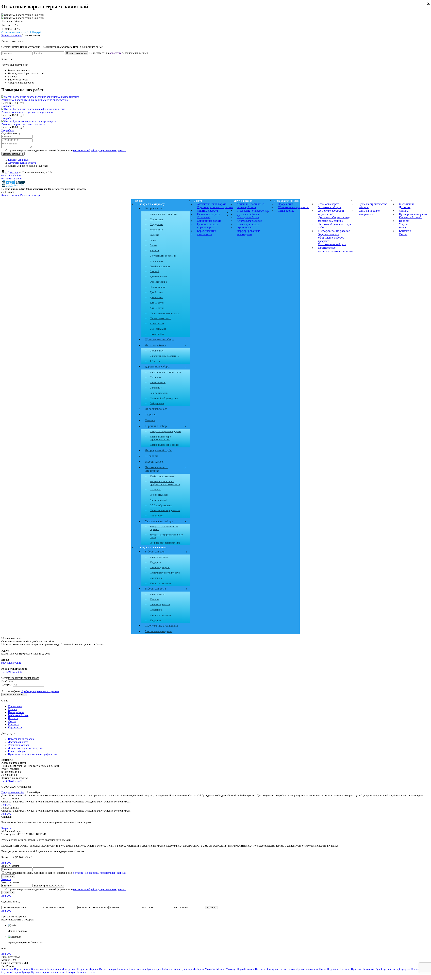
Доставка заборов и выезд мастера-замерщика (334, 219)
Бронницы (7, 969)
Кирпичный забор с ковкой (164, 444)
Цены (358, 200)
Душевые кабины (248, 214)
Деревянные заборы (164, 367)
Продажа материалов (286, 200)
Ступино (6, 972)
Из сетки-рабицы (164, 345)
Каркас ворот (205, 227)
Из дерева (155, 562)
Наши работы (16, 712)
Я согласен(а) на (30, 691)
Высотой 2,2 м (158, 328)
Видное (26, 969)
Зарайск (93, 969)
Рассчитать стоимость (14, 694)
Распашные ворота (208, 214)
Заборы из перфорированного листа (166, 536)
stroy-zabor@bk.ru (11, 175)
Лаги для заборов (248, 217)
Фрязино (36, 972)
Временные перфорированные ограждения (248, 231)
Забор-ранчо (157, 403)
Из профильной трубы (158, 450)
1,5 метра (155, 361)
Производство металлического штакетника (335, 249)
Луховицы (186, 969)
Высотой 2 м (157, 323)
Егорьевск (83, 969)
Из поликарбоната (156, 408)
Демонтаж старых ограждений (25, 748)
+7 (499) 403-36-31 (11, 178)
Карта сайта (15, 727)
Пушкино (356, 969)
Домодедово (69, 969)
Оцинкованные (158, 287)
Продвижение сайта (12, 792)
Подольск (332, 969)
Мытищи (231, 969)
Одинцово (272, 969)
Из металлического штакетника (156, 469)
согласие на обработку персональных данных (99, 150)
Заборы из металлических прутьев (164, 528)
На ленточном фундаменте (165, 313)
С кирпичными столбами (163, 214)
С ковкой (154, 271)
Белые (153, 240)
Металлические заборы (159, 521)
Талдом (16, 972)
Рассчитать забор (11, 35)
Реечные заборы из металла (165, 542)
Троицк (26, 972)
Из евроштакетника (160, 583)
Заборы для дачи (155, 551)
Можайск (210, 969)
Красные (154, 250)
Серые (153, 245)
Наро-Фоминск (245, 969)
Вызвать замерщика (12, 41)
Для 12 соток (157, 308)
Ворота (198, 200)
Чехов (61, 972)
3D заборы (151, 456)
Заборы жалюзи (154, 461)
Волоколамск (38, 969)
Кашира (111, 969)
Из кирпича (156, 578)
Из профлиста (153, 208)
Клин (132, 969)
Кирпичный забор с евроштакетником (160, 438)
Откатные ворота (207, 210)
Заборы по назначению (152, 547)
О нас (399, 200)
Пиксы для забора (248, 224)
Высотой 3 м (157, 334)
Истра (102, 969)
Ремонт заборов (17, 751)
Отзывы (12, 709)
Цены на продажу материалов (369, 212)
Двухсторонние (158, 276)
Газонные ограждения (158, 631)
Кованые (150, 420)
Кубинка (167, 969)
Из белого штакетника (162, 476)
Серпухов (404, 969)
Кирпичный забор (164, 426)
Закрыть (6, 804)
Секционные (156, 261)
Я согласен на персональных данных (120, 53)
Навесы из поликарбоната (253, 210)
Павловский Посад (315, 969)
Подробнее (7, 106)
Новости (13, 718)
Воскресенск (54, 969)
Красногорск (153, 969)
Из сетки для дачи (160, 567)
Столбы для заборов (249, 220)
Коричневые (156, 229)
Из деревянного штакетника (165, 372)
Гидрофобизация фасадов (334, 230)
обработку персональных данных (40, 691)
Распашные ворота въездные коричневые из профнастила (34, 99)
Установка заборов (329, 207)
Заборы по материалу (151, 204)
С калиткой (203, 217)
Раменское (369, 969)
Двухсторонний (158, 500)
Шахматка (155, 377)
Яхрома (91, 972)
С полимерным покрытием (164, 356)
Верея (17, 969)
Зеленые (154, 234)
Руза (377, 969)
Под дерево (156, 224)
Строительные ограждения (161, 625)
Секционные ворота (209, 220)
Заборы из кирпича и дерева (165, 431)
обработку (115, 53)
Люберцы (198, 969)
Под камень (156, 219)
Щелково (80, 972)
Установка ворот (328, 204)
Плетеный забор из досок (164, 398)
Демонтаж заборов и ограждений (331, 212)
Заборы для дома (155, 588)
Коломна (141, 969)
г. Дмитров (11, 172)
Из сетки (154, 599)
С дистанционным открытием (215, 207)
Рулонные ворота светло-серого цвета (23, 124)
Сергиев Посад (390, 969)
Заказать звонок (10, 195)
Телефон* (6, 684)
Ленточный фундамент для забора (334, 226)
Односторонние (158, 281)
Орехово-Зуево (295, 969)
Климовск (122, 969)
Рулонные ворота (207, 224)
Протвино (344, 969)
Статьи (12, 721)
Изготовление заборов (332, 244)
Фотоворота (204, 234)
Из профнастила (159, 557)
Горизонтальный (159, 393)
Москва (220, 969)
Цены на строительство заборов (373, 205)
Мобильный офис (18, 715)
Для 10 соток (157, 302)
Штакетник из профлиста (293, 207)
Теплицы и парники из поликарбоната (250, 205)
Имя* (4, 681)
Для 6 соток (156, 292)
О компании (15, 706)
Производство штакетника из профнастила (33, 754)
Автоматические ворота (211, 204)
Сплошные (156, 387)
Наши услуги (322, 200)
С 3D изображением (161, 505)
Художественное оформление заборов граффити (331, 238)
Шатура (70, 972)
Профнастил (285, 204)
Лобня (176, 969)
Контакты (13, 724)
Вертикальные (157, 382)
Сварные (150, 414)
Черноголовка (50, 972)
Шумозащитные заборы (164, 340)
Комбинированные (160, 266)
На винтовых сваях (160, 318)
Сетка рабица (286, 210)
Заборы (139, 200)
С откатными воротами (163, 255)
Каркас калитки (206, 230)
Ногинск (260, 969)
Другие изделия (243, 200)
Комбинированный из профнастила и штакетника (165, 483)
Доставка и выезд (18, 742)
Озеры (282, 969)
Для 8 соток (156, 297)
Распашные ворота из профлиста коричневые (27, 112)
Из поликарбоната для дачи (165, 572)
